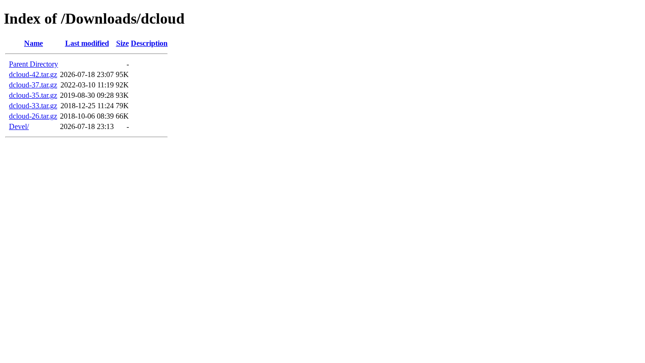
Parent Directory (33, 64)
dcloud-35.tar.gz (33, 95)
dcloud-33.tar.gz (33, 106)
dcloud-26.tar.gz (33, 116)
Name (33, 43)
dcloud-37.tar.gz (33, 85)
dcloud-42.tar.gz (33, 74)
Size (122, 43)
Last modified (87, 43)
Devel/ (19, 126)
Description (149, 43)
